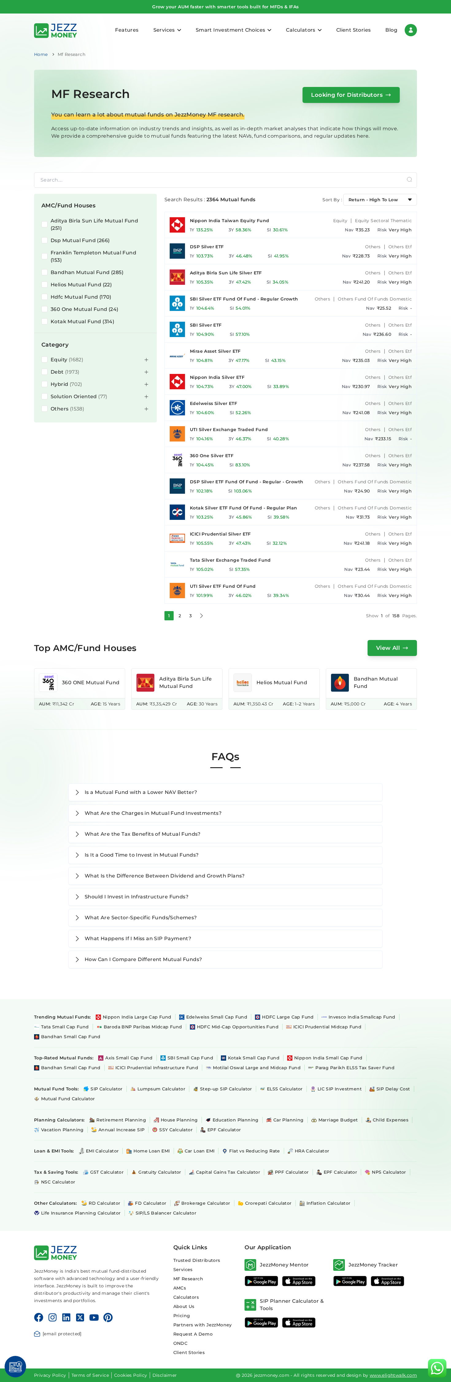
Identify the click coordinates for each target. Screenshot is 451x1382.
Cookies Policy (130, 1375)
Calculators (186, 1297)
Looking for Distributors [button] (347, 95)
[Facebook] (38, 1317)
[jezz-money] (55, 30)
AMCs (179, 1288)
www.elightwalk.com (393, 1375)
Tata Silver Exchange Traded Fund (230, 560)
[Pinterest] (108, 1317)
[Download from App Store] (299, 1281)
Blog (391, 30)
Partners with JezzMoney (202, 1325)
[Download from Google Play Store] (261, 1281)
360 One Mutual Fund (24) (84, 309)
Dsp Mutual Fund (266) (80, 240)
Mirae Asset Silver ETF (215, 351)
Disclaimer (164, 1375)
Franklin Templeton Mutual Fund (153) (93, 256)
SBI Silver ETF (206, 325)
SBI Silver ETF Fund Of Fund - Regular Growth (244, 299)
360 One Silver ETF (211, 455)
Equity (340, 220)
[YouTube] (94, 1317)
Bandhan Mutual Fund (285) (87, 272)
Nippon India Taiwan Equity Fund (229, 220)
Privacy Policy (50, 1375)
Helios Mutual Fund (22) (81, 285)
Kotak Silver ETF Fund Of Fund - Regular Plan (243, 508)
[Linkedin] (66, 1317)
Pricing (181, 1315)
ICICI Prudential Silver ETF (220, 534)
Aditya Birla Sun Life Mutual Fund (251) (94, 224)
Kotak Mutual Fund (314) (82, 321)
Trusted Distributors (196, 1260)
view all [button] (388, 648)
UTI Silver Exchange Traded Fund (229, 429)
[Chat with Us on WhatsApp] (437, 1368)
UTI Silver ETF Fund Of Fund (223, 586)
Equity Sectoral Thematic (383, 220)
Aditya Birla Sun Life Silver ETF (226, 273)
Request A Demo (193, 1334)
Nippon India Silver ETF (217, 377)
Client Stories (353, 30)
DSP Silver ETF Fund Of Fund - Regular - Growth (246, 482)
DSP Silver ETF (207, 246)
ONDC (180, 1343)
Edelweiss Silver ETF (213, 403)
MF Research (188, 1279)
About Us (184, 1306)
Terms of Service (90, 1375)
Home (41, 54)
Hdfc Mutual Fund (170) (81, 297)
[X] (80, 1317)
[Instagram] (52, 1317)
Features (126, 30)
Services (183, 1269)
